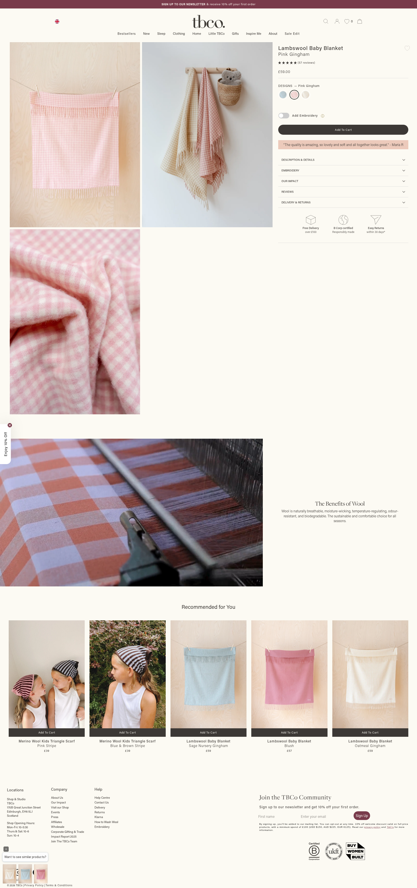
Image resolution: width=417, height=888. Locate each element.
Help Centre (102, 798)
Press (54, 817)
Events (55, 812)
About (273, 33)
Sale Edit (292, 33)
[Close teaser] (10, 425)
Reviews (287, 191)
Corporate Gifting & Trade (67, 832)
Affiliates (56, 822)
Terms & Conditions (59, 885)
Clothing (179, 33)
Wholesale (57, 827)
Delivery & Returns (296, 202)
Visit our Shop (60, 807)
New (146, 33)
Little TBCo (216, 33)
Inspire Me (253, 33)
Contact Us (101, 802)
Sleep (161, 33)
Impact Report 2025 (63, 836)
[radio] (283, 95)
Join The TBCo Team (64, 841)
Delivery (99, 807)
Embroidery (290, 170)
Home (196, 33)
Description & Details (297, 159)
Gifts (235, 33)
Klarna (98, 817)
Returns (99, 812)
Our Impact (289, 181)
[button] (288, 62)
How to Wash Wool (106, 822)
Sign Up (362, 815)
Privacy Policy (34, 885)
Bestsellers (126, 33)
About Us (57, 798)
